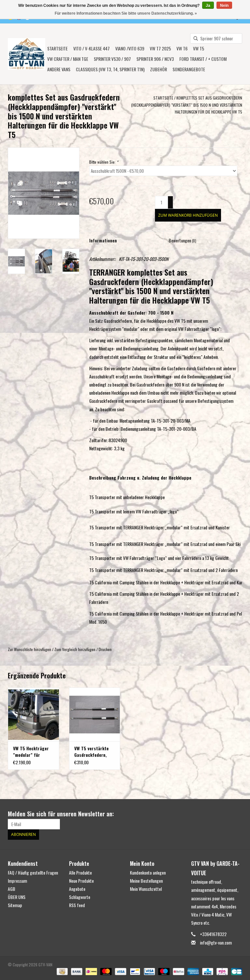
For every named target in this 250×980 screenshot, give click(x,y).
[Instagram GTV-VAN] (237, 814)
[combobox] (216, 38)
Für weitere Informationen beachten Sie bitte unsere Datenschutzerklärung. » (126, 13)
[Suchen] (193, 38)
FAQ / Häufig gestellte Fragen (33, 872)
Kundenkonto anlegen (148, 872)
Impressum (17, 880)
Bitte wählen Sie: (103, 162)
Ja (208, 5)
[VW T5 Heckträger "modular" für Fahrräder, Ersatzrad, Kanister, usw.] (33, 714)
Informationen (103, 240)
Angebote (77, 888)
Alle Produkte (80, 872)
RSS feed (77, 905)
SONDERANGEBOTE (189, 69)
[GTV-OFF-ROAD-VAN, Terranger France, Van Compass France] (26, 54)
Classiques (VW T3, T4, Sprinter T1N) (110, 69)
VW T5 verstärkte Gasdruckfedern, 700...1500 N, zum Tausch (91, 751)
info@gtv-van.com (216, 942)
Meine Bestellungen (146, 880)
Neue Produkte (81, 880)
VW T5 (198, 48)
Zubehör (158, 69)
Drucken (105, 649)
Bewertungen (182, 240)
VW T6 (182, 48)
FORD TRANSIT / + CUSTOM (203, 58)
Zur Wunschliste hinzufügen (29, 649)
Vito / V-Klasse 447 (91, 48)
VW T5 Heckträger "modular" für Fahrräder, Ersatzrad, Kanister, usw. (33, 751)
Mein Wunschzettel (146, 888)
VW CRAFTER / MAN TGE (67, 58)
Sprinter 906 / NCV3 (155, 58)
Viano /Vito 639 (129, 48)
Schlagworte (79, 896)
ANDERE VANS (58, 69)
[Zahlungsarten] (61, 971)
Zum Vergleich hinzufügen (75, 649)
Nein (224, 5)
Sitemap (15, 905)
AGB (11, 888)
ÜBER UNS (16, 896)
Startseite (57, 48)
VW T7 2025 (160, 48)
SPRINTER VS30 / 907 (112, 58)
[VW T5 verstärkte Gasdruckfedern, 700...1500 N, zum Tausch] (94, 714)
